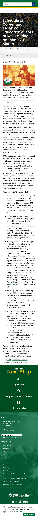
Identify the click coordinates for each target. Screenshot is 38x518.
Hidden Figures (13, 284)
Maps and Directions (10, 445)
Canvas (5, 465)
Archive (17, 48)
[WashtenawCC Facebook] (13, 502)
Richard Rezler (20, 62)
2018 (9, 360)
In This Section (9, 55)
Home (5, 48)
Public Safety (7, 471)
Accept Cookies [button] (29, 515)
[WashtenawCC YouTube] (23, 502)
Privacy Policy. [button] (18, 512)
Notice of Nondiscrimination (12, 484)
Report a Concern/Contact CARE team (15, 478)
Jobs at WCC (7, 457)
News (11, 48)
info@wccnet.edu (8, 430)
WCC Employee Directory (11, 468)
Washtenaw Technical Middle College (15, 474)
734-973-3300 (7, 428)
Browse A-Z (6, 448)
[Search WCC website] (33, 4)
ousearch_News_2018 (19, 362)
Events (5, 454)
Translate (18, 438)
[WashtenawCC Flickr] (19, 502)
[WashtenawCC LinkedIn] (26, 502)
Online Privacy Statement (11, 481)
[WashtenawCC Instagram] (16, 502)
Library (5, 462)
